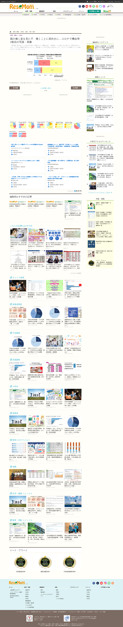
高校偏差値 (68, 14)
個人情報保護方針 (62, 611)
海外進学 (43, 592)
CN (112, 7)
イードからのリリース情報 (74, 611)
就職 (14, 467)
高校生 (51, 14)
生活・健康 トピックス (22, 493)
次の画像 (75, 87)
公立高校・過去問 (80, 14)
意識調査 (16, 360)
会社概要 (55, 611)
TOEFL (57, 594)
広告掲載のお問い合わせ (36, 611)
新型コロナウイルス (21, 440)
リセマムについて (47, 611)
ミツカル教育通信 (106, 14)
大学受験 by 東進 (94, 11)
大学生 (59, 14)
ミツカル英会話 (59, 598)
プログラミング (67, 11)
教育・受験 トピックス (22, 520)
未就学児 (26, 14)
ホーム (16, 11)
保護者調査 (17, 304)
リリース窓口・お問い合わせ (22, 611)
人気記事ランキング (15, 590)
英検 (57, 590)
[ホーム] (10, 31)
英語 (54, 11)
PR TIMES (83, 611)
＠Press (96, 611)
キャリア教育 (18, 278)
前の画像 (15, 87)
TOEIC (57, 592)
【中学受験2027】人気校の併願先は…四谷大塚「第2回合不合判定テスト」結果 (72, 266)
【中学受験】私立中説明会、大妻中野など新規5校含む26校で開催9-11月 (53, 266)
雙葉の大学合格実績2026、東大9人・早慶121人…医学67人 (36, 266)
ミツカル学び (93, 14)
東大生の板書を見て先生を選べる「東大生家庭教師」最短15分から (54, 244)
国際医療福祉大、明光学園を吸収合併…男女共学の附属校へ (18, 244)
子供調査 (16, 333)
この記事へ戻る (45, 89)
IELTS (57, 596)
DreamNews (90, 611)
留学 (42, 590)
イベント (81, 11)
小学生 (35, 14)
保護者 (15, 413)
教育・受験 (28, 11)
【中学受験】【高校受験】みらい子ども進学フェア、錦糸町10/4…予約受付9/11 (36, 244)
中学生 (43, 14)
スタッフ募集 (102, 611)
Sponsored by (71, 190)
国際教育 (41, 11)
